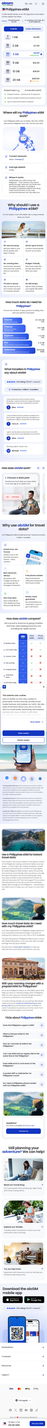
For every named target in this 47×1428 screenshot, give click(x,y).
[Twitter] (15, 1410)
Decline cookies (23, 740)
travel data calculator (22, 947)
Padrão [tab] (13, 29)
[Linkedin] (21, 1410)
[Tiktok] (36, 1410)
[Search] (36, 4)
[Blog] (23, 1176)
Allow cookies (23, 733)
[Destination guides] (23, 1218)
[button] (23, 37)
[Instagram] (31, 1410)
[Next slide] (43, 468)
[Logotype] (7, 4)
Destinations (7, 1347)
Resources (6, 1365)
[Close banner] (43, 687)
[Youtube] (26, 1410)
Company (6, 1356)
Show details (35, 722)
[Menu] (43, 4)
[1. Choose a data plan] (21, 494)
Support (5, 1375)
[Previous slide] (38, 468)
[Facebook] (10, 1410)
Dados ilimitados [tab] (33, 29)
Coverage (18, 159)
